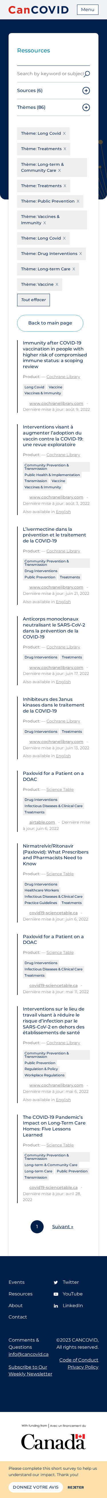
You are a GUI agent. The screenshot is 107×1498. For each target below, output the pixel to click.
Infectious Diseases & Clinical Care (53, 806)
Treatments (70, 577)
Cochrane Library (63, 376)
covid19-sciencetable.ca (53, 912)
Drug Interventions (41, 571)
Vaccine (55, 387)
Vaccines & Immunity (43, 393)
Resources (21, 1294)
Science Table (60, 789)
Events (17, 1282)
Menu (87, 9)
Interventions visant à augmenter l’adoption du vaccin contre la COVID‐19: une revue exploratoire (53, 435)
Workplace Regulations (44, 1075)
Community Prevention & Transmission (47, 467)
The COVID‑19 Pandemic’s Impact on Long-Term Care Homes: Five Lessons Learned (54, 1126)
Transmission (36, 481)
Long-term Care (38, 1171)
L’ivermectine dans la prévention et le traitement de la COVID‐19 (54, 535)
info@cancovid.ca (29, 1354)
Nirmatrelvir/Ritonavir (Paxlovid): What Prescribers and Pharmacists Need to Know (55, 854)
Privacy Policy (83, 1367)
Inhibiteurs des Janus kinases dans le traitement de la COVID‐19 (53, 705)
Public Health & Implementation (52, 475)
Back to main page (50, 323)
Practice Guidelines (41, 903)
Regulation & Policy (41, 1069)
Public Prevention (40, 577)
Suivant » (62, 1226)
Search (87, 74)
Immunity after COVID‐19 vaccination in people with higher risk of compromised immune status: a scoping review (55, 354)
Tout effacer (33, 299)
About (16, 1305)
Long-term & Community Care (51, 1165)
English (63, 511)
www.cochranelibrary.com (56, 403)
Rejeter (76, 1487)
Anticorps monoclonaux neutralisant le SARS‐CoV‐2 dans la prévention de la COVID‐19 (54, 627)
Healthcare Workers (42, 890)
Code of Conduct (78, 1360)
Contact (18, 1317)
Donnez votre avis (35, 1487)
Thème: (41, 133)
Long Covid (34, 387)
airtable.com (42, 822)
